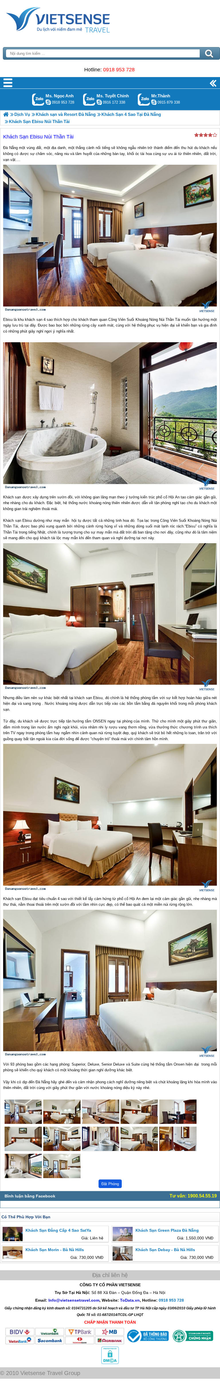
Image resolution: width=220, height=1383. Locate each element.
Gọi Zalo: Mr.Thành (144, 99)
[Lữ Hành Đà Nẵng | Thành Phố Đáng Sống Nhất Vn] (6, 114)
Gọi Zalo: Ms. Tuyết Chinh (89, 99)
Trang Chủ (72, 18)
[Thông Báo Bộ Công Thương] (147, 1343)
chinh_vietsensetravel (99, 102)
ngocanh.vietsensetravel (48, 102)
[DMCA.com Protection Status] (110, 1362)
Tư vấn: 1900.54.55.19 (193, 1195)
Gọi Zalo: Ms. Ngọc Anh (38, 99)
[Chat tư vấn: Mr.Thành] (154, 102)
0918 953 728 (119, 70)
